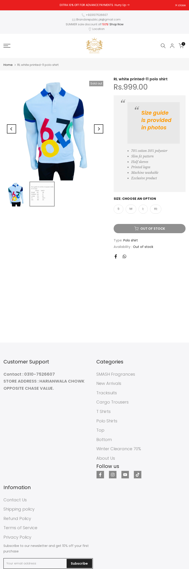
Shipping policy (19, 509)
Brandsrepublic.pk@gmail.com (98, 19)
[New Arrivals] (128, 5)
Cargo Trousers (112, 402)
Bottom (104, 439)
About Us (105, 458)
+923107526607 (97, 15)
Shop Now (116, 24)
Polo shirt (130, 240)
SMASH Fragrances (115, 374)
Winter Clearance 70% (118, 449)
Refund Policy (17, 518)
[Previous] (11, 129)
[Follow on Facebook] (100, 475)
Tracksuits (106, 393)
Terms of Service (20, 528)
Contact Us (15, 500)
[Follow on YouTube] (125, 475)
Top (100, 430)
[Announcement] (94, 5)
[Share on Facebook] (116, 256)
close (10, 5)
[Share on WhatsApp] (124, 256)
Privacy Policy (17, 537)
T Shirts (103, 411)
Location (98, 29)
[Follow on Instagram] (113, 475)
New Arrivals (108, 383)
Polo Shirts (106, 421)
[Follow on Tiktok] (138, 475)
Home (8, 64)
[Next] (98, 129)
